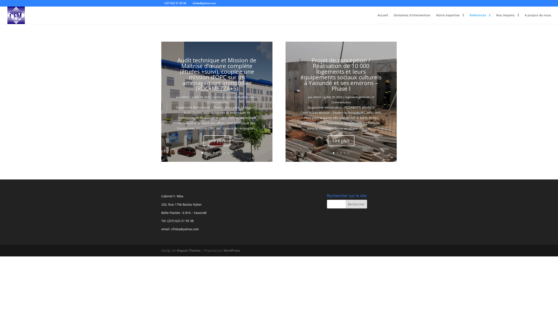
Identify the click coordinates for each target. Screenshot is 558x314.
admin (185, 97)
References (478, 15)
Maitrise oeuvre (248, 97)
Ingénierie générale (357, 97)
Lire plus (216, 140)
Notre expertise (448, 15)
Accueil (383, 15)
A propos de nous (538, 15)
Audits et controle (224, 97)
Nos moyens (505, 15)
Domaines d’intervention (412, 15)
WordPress (232, 250)
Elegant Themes (189, 250)
